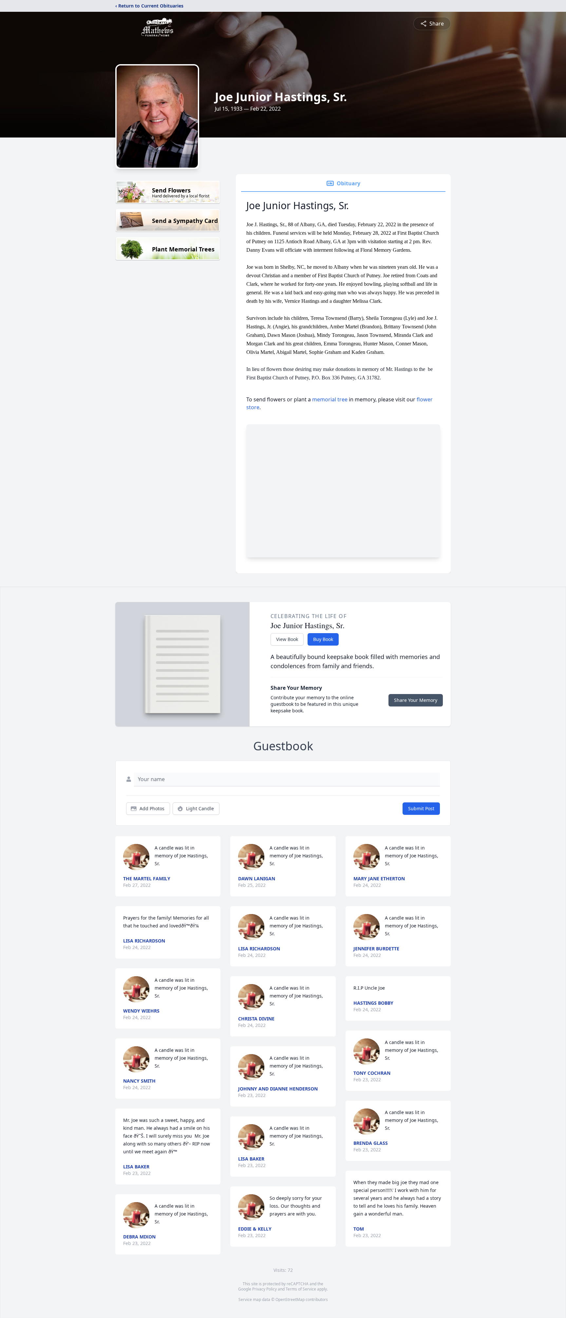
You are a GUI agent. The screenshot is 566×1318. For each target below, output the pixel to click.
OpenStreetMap (290, 1299)
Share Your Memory (415, 700)
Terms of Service (301, 1289)
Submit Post (421, 808)
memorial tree (330, 399)
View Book (287, 639)
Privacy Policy (264, 1289)
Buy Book (323, 639)
